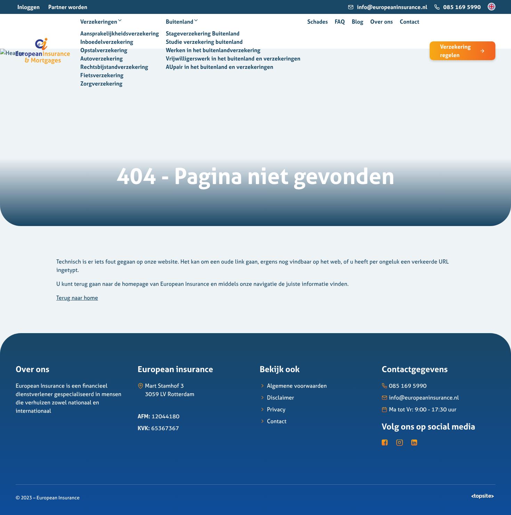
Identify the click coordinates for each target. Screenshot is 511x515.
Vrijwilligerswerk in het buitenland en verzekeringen (233, 58)
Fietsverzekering (101, 75)
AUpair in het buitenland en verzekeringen (219, 67)
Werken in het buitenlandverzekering (213, 50)
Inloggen (28, 7)
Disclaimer (280, 397)
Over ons (381, 21)
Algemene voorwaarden (297, 385)
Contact (409, 21)
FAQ (340, 21)
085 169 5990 (462, 7)
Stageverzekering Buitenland (203, 33)
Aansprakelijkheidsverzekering (119, 33)
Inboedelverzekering (106, 42)
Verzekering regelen (455, 51)
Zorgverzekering (101, 83)
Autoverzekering (101, 58)
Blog (357, 21)
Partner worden (67, 7)
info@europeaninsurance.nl (392, 7)
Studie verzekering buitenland (204, 42)
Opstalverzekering (103, 50)
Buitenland (179, 21)
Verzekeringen (98, 21)
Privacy (276, 409)
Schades (317, 21)
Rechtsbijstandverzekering (114, 67)
